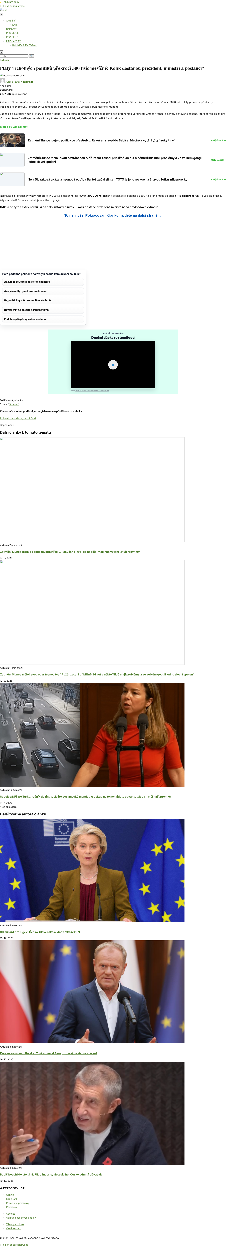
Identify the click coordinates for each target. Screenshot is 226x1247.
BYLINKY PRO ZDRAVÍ (24, 45)
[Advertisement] (92, 244)
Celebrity (11, 29)
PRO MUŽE (12, 33)
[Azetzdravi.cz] (3, 10)
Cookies (10, 1213)
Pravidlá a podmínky (18, 1203)
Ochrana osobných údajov (21, 1217)
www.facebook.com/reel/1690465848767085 (92, 390)
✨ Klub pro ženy (9, 1)
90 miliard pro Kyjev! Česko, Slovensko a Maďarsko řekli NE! (41, 932)
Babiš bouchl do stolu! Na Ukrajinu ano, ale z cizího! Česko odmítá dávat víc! (51, 1174)
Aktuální (11, 20)
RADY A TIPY (13, 41)
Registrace (18, 6)
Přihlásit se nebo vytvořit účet (18, 418)
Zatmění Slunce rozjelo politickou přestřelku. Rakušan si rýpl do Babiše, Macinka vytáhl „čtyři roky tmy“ (70, 551)
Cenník (10, 1194)
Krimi (15, 24)
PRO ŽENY (12, 37)
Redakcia (11, 1207)
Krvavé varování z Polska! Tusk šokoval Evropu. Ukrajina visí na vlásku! (48, 1053)
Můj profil (11, 1198)
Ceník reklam (13, 1228)
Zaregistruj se (20, 1244)
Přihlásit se (6, 6)
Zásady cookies (15, 1224)
